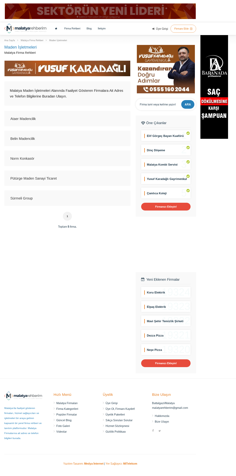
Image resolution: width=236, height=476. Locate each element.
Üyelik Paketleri (115, 414)
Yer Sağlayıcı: (121, 463)
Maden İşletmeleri (58, 40)
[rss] (166, 431)
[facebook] (153, 431)
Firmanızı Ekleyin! (166, 206)
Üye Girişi (161, 28)
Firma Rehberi (72, 28)
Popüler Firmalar (66, 414)
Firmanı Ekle (181, 28)
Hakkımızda (162, 415)
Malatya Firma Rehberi (32, 40)
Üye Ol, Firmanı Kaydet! (120, 408)
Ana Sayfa (9, 40)
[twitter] (159, 431)
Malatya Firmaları (67, 403)
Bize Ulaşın (162, 421)
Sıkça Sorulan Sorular (119, 420)
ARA (188, 104)
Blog (89, 28)
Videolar (61, 431)
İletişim (102, 28)
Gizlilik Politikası (116, 431)
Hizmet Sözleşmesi (117, 425)
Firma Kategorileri (67, 408)
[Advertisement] (166, 244)
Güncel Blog (64, 420)
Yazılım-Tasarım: (83, 463)
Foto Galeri (63, 425)
